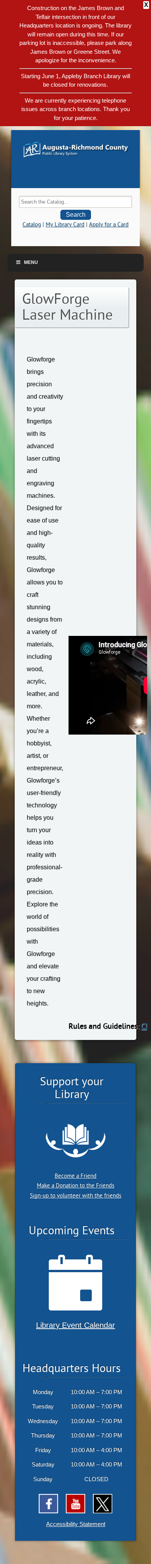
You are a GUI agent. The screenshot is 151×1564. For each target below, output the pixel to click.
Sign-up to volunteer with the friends (75, 1195)
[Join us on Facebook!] (48, 1503)
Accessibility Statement (75, 1524)
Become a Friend (75, 1176)
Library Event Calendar (75, 1325)
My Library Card (65, 224)
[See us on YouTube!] (75, 1503)
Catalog (31, 224)
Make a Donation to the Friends (75, 1185)
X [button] (146, 5)
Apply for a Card (109, 224)
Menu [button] (31, 262)
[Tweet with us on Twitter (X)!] (102, 1503)
